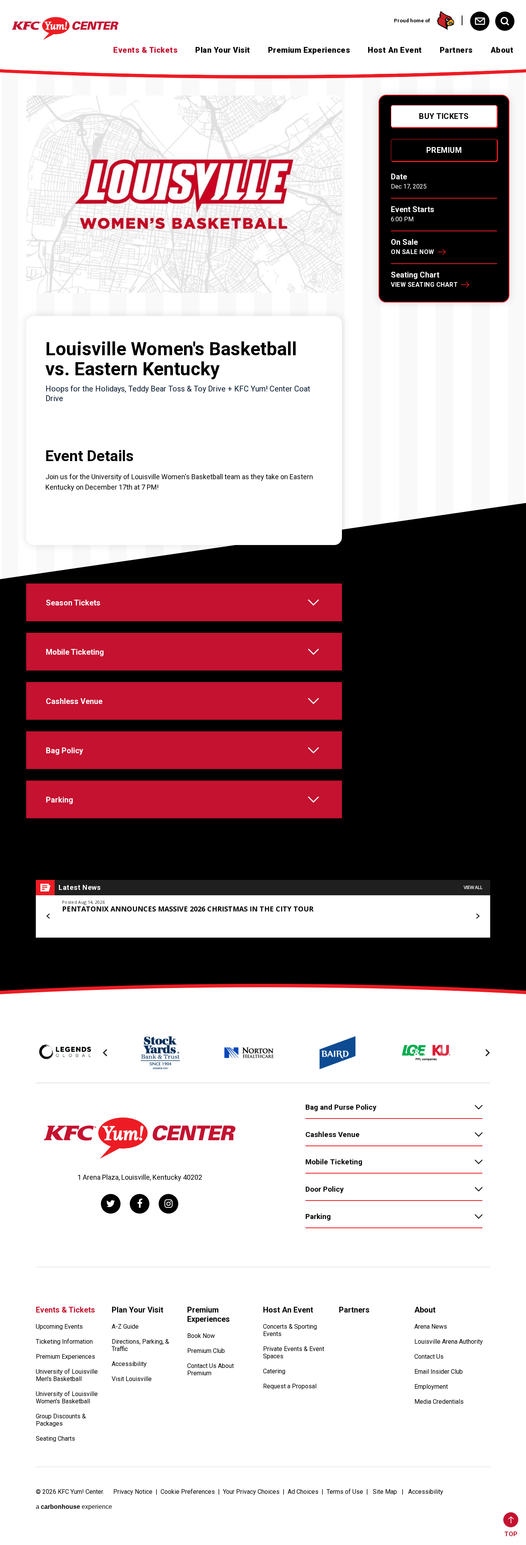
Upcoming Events (59, 1326)
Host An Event (395, 50)
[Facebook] (139, 1204)
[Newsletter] (479, 21)
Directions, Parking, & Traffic (140, 1345)
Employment (431, 1386)
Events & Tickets (145, 50)
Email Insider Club (438, 1371)
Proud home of (412, 20)
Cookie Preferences (188, 1491)
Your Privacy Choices (251, 1491)
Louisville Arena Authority (448, 1341)
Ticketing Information (64, 1341)
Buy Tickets (444, 116)
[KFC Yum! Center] (79, 28)
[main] (263, 528)
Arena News (430, 1326)
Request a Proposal (290, 1386)
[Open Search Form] (504, 21)
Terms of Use (345, 1491)
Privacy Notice (132, 1491)
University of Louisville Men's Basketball (67, 1375)
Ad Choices (303, 1491)
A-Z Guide (125, 1326)
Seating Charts (55, 1438)
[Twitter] (111, 1204)
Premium (444, 150)
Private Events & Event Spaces (293, 1352)
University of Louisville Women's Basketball (67, 1397)
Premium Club (206, 1350)
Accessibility (129, 1364)
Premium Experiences (309, 50)
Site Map (385, 1491)
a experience (74, 1506)
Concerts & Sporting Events (290, 1330)
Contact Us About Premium (210, 1369)
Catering (274, 1371)
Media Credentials (439, 1401)
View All (473, 887)
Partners (456, 50)
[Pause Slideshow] (480, 1031)
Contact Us (429, 1356)
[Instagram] (168, 1204)
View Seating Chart (424, 284)
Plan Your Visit (222, 50)
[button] (49, 916)
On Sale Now (412, 252)
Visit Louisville (132, 1379)
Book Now (201, 1335)
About (502, 50)
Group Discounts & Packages (61, 1420)
